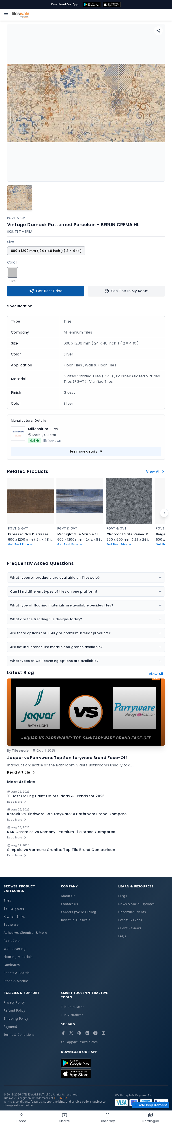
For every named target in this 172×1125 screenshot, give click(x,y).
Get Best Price (49, 290)
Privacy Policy (14, 1002)
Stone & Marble (16, 981)
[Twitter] (71, 1033)
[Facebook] (63, 1033)
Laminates (12, 965)
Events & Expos (130, 920)
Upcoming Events (132, 912)
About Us (68, 896)
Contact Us (69, 904)
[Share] (158, 30)
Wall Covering (15, 948)
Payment (10, 1026)
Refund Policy (14, 1010)
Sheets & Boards (17, 973)
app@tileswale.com (82, 1042)
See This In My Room (130, 290)
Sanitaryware (14, 908)
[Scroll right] (164, 513)
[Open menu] (6, 14)
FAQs (122, 936)
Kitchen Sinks (14, 916)
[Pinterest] (79, 1033)
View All (153, 471)
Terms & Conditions (19, 1034)
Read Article (18, 772)
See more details (83, 451)
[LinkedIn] (87, 1033)
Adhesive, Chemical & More (25, 932)
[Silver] (12, 272)
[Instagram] (103, 1033)
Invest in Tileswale (75, 920)
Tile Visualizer (72, 1015)
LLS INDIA (60, 1098)
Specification (19, 306)
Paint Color (12, 940)
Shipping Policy (16, 1018)
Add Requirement (153, 1105)
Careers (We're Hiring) (78, 912)
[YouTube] (95, 1033)
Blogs (122, 896)
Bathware (11, 924)
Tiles (7, 900)
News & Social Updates (136, 904)
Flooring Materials (18, 957)
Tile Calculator (72, 1007)
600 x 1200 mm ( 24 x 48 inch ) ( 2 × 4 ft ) (46, 251)
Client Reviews (129, 928)
